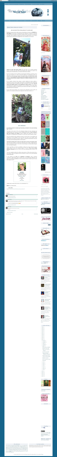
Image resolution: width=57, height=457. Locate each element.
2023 (42, 330)
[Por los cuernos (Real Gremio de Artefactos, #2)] (47, 163)
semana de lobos (18, 451)
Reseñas (6, 4)
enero (43, 369)
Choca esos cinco (13, 20)
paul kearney (24, 450)
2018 (42, 337)
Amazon (23, 176)
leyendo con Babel (22, 448)
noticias (12, 450)
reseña (10, 451)
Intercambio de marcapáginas (44, 99)
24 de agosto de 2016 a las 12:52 (12, 197)
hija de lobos (10, 448)
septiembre (44, 344)
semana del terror (22, 451)
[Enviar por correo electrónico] (8, 187)
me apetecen (13, 449)
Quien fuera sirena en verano (46, 355)
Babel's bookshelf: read (45, 113)
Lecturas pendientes (43, 95)
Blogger (42, 454)
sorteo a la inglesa (25, 451)
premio (27, 450)
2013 (42, 373)
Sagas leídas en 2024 (43, 92)
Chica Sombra (9, 194)
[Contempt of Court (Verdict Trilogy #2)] (43, 148)
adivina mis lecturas (21, 445)
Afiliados (39, 20)
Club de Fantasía (28, 4)
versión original (10, 452)
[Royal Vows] (43, 156)
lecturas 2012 (18, 448)
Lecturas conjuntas (21, 20)
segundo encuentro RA (14, 451)
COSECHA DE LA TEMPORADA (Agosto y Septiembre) (48, 308)
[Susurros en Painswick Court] (47, 141)
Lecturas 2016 (34, 20)
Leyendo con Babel (35, 4)
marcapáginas (10, 449)
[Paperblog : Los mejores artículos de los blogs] (43, 428)
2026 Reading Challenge (45, 103)
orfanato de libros (21, 450)
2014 (42, 372)
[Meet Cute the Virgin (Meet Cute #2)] (43, 120)
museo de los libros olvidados (23, 449)
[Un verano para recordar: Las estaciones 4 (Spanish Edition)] (47, 127)
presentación (7, 451)
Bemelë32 (9, 199)
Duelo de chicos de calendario (46, 347)
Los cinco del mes (12, 445)
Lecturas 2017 (28, 20)
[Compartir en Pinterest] (12, 187)
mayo (43, 364)
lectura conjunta (14, 448)
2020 (42, 334)
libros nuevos (26, 448)
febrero (44, 368)
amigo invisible (25, 445)
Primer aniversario (17, 445)
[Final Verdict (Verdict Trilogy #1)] (43, 170)
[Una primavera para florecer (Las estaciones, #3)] (43, 134)
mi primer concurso (17, 449)
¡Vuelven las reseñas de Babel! (46, 356)
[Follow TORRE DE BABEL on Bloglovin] (45, 245)
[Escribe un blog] (9, 187)
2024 (42, 329)
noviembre (44, 342)
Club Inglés (42, 93)
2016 (42, 339)
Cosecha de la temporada (13, 4)
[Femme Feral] (47, 120)
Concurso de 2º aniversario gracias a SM (47, 316)
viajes (13, 452)
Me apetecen (21, 4)
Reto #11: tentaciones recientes (46, 359)
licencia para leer (7, 449)
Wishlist (43, 20)
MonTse (9, 206)
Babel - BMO (48, 432)
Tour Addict (42, 4)
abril (43, 365)
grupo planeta (7, 448)
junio (43, 363)
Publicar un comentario (10, 212)
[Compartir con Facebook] (11, 187)
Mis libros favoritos (46, 203)
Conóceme (7, 20)
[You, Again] (43, 127)
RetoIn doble (44, 360)
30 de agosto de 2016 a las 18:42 (12, 210)
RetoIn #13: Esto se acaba (46, 348)
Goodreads (20, 176)
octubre (44, 343)
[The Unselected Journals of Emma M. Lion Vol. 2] (47, 134)
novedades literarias (15, 450)
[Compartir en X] (10, 187)
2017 (42, 338)
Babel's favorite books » (48, 172)
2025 (42, 328)
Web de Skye (22, 180)
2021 (42, 333)
